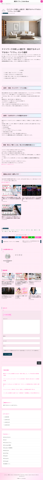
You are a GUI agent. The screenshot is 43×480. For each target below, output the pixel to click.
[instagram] (19, 255)
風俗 (13, 231)
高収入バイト (17, 231)
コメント (5, 318)
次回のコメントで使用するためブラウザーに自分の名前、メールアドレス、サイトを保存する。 (21, 350)
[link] (16, 255)
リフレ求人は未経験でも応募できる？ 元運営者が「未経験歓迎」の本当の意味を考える (21, 393)
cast (5, 439)
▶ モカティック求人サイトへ (8, 164)
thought (6, 461)
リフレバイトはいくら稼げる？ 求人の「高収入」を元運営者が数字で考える (19, 389)
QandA (6, 455)
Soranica (7, 458)
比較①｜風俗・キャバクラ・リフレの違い (14, 72)
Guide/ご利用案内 (8, 447)
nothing (6, 453)
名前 (4, 336)
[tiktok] (21, 255)
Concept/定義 (8, 445)
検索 (39, 363)
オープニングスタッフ (6, 229)
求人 (3, 231)
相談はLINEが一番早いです (11, 78)
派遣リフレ (6, 231)
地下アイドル (28, 229)
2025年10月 (7, 425)
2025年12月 (7, 419)
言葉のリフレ (7, 463)
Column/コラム (5, 13)
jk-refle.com (21, 476)
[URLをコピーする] (38, 237)
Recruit (33, 474)
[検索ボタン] (41, 1)
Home (12, 474)
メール (4, 341)
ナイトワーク (18, 229)
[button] (5, 237)
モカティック (23, 229)
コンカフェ (13, 229)
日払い (32, 229)
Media (26, 474)
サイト (4, 345)
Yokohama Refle (17, 474)
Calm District (8, 437)
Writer (37, 474)
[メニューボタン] (1, 1)
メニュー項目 (7, 474)
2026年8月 (6, 417)
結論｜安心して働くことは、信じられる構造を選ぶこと (16, 76)
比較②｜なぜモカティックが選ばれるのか (14, 74)
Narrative (7, 450)
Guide (30, 474)
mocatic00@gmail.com (7, 261)
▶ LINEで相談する (6, 182)
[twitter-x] (17, 255)
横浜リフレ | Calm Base (21, 1)
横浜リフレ (36, 229)
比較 (39, 229)
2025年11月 (7, 422)
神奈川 (10, 231)
